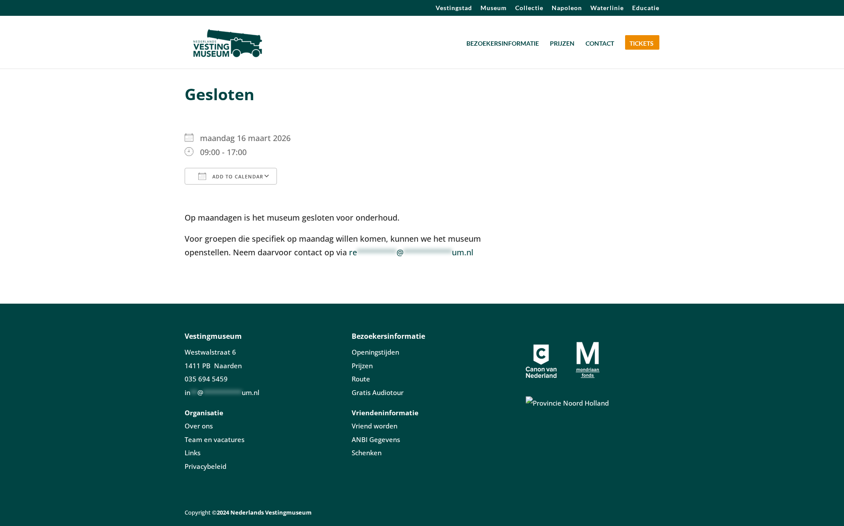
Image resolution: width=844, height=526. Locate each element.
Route (361, 378)
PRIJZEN (562, 43)
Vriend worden (374, 425)
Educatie (645, 8)
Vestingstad (454, 8)
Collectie (529, 8)
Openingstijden (375, 352)
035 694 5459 (206, 378)
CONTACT (600, 43)
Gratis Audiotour (378, 392)
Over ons (199, 425)
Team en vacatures (214, 439)
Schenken (367, 452)
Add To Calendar (237, 176)
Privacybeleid (205, 466)
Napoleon (567, 8)
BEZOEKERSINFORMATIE (502, 43)
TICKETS (641, 43)
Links (192, 452)
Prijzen (362, 365)
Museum (493, 8)
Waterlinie (607, 8)
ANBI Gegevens (376, 439)
